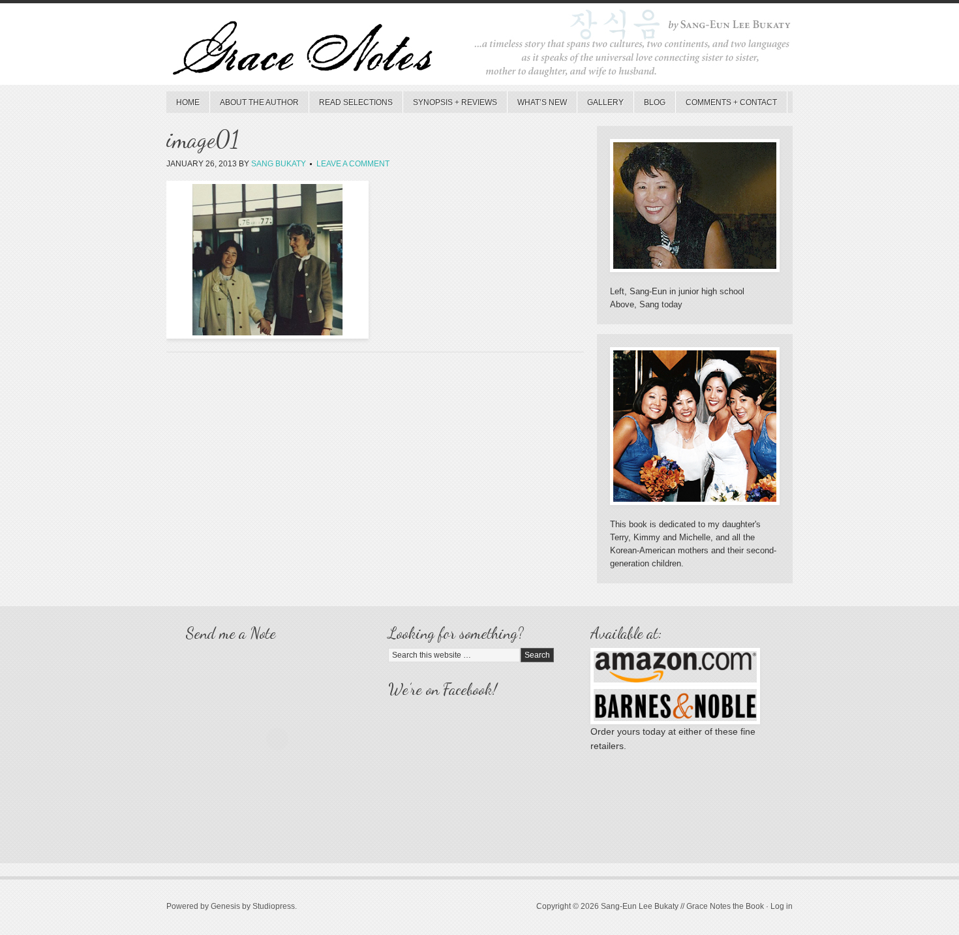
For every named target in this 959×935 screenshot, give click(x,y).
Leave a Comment (352, 163)
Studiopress (273, 906)
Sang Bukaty (278, 163)
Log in (781, 906)
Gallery (605, 102)
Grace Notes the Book (479, 47)
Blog (654, 102)
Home (188, 102)
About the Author (259, 102)
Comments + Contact (731, 102)
